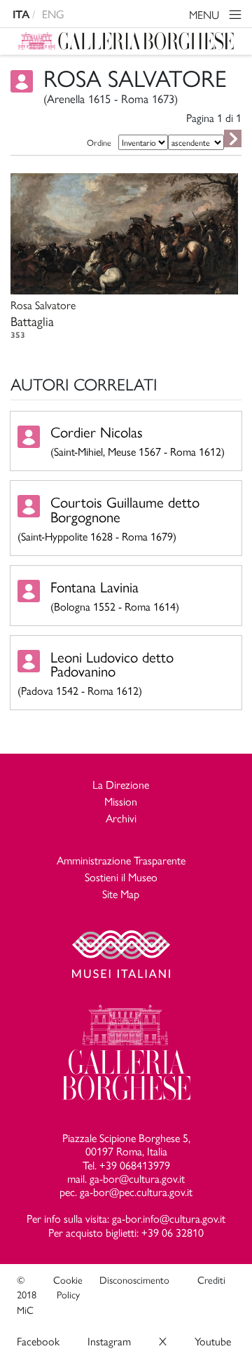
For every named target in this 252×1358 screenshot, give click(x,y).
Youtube (213, 1341)
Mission (120, 801)
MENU (205, 14)
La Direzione (120, 784)
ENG (53, 14)
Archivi (121, 818)
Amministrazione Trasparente (121, 860)
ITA (21, 14)
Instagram (109, 1341)
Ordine (99, 142)
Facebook (38, 1341)
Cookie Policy (68, 1287)
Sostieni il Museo (121, 877)
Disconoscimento (134, 1279)
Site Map (120, 893)
